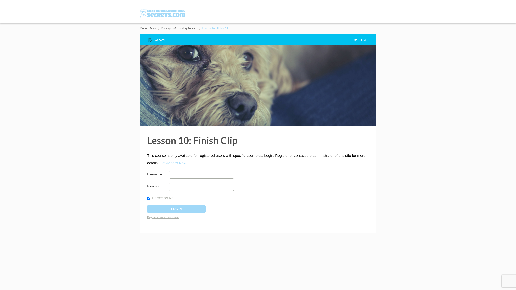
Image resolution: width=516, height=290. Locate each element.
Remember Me (162, 198)
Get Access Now (173, 163)
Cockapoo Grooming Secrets (179, 28)
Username (154, 174)
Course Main (148, 28)
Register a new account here (163, 217)
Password (154, 186)
